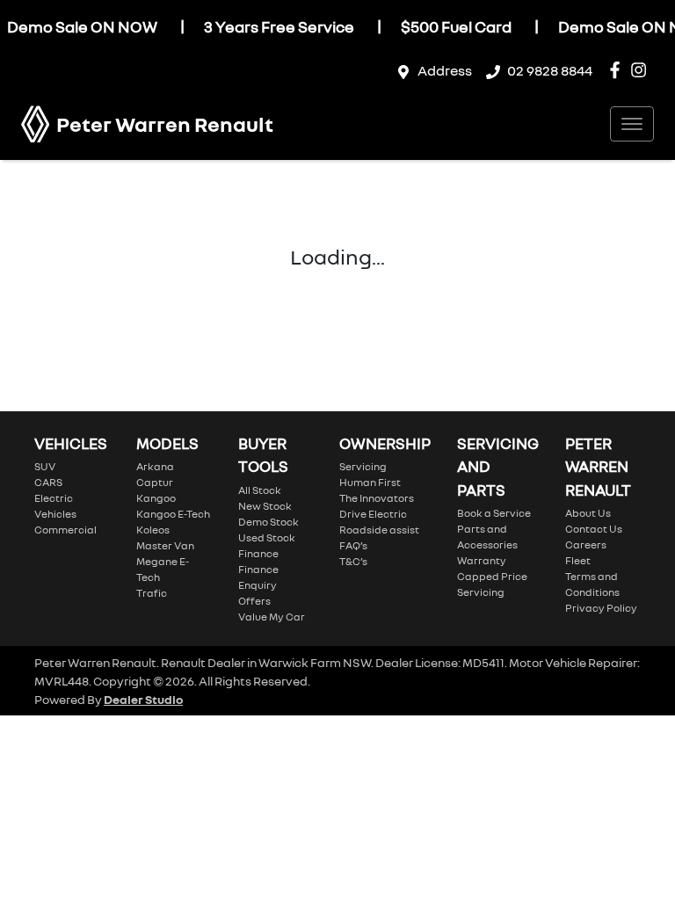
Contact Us (593, 528)
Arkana (155, 466)
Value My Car (271, 616)
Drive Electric (373, 513)
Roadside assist (379, 529)
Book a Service (494, 512)
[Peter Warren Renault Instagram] (642, 70)
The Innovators (376, 497)
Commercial (65, 529)
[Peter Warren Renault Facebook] (618, 70)
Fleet (578, 560)
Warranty (481, 560)
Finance (258, 553)
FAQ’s (353, 545)
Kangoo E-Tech (173, 513)
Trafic (151, 592)
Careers (585, 544)
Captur (154, 482)
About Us (588, 512)
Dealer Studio (143, 699)
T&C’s (353, 561)
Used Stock (266, 537)
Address (444, 70)
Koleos (153, 529)
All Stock (259, 490)
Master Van (165, 545)
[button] (632, 124)
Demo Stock (268, 521)
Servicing (363, 466)
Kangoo (156, 497)
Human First (370, 482)
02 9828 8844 (549, 70)
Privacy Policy (601, 607)
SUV (44, 466)
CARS (48, 482)
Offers (254, 600)
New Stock (265, 505)
